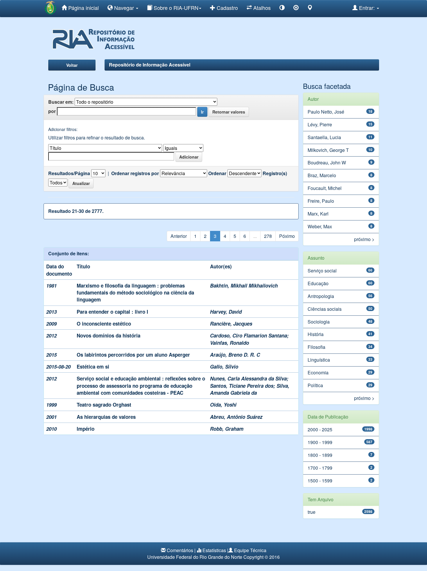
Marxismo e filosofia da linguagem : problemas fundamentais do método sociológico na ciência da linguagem (135, 292)
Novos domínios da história (108, 335)
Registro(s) (275, 173)
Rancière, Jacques (231, 323)
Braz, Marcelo (322, 175)
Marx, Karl (318, 213)
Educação (318, 283)
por (52, 111)
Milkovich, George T (328, 150)
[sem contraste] (296, 8)
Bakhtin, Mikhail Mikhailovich (244, 285)
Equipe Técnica (250, 550)
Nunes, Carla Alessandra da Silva (248, 378)
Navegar (124, 7)
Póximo (287, 236)
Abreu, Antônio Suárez (236, 416)
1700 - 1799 (320, 467)
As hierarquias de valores (106, 416)
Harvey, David (226, 311)
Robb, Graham (226, 428)
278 (268, 236)
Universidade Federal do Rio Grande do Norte (194, 557)
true (311, 512)
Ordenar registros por (135, 173)
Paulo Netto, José (326, 111)
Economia (318, 372)
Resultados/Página (69, 173)
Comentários (180, 550)
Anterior (179, 236)
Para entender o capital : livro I (112, 311)
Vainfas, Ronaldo (229, 342)
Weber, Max (320, 226)
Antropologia (321, 296)
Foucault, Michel (325, 188)
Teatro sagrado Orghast (104, 404)
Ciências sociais (325, 309)
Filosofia (316, 347)
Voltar (72, 65)
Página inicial (83, 7)
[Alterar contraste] (282, 8)
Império (85, 428)
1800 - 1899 (320, 455)
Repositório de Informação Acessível (149, 64)
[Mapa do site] (310, 8)
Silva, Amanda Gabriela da (249, 389)
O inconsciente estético (104, 323)
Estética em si (93, 366)
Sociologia (319, 321)
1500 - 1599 (320, 480)
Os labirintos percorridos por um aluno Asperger (133, 354)
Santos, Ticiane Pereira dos (241, 385)
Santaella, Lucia (324, 137)
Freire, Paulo (321, 200)
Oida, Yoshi (223, 404)
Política (315, 385)
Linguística (319, 359)
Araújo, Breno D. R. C (235, 354)
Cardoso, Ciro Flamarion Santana (248, 335)
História (316, 334)
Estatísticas (214, 550)
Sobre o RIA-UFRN (175, 7)
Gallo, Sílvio (224, 366)
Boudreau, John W (327, 162)
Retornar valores (228, 112)
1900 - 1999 (320, 442)
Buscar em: (60, 102)
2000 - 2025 (320, 429)
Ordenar (217, 173)
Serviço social (322, 270)
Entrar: (367, 7)
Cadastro (226, 7)
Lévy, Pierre (320, 124)
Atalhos (261, 7)
